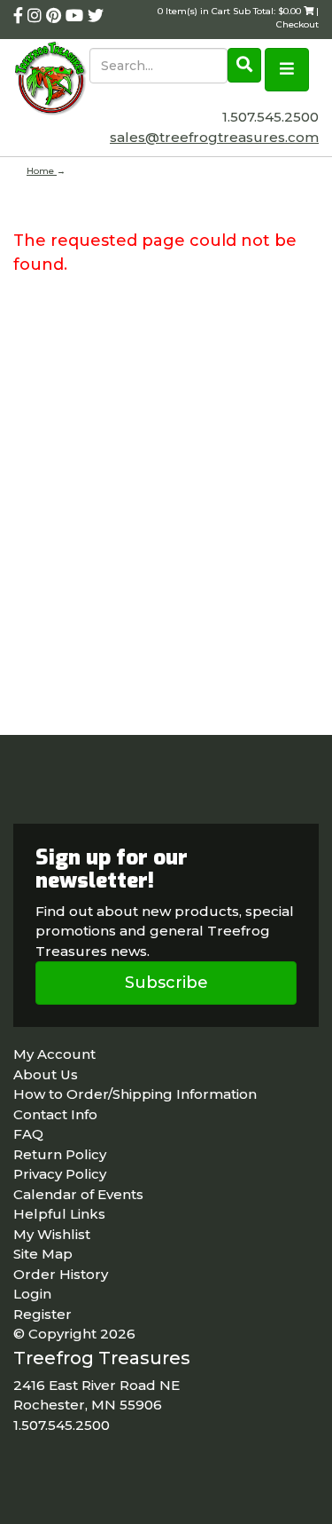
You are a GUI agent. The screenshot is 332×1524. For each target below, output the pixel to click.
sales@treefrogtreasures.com (214, 137)
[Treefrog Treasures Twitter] (96, 16)
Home (42, 171)
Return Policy (59, 1154)
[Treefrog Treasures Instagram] (36, 16)
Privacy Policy (59, 1173)
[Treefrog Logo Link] (51, 80)
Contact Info (55, 1114)
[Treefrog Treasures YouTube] (77, 16)
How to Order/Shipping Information (135, 1094)
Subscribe (166, 982)
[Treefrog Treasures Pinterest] (56, 16)
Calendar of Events (78, 1194)
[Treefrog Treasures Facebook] (20, 16)
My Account (54, 1054)
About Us (45, 1074)
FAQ (28, 1133)
